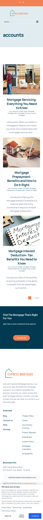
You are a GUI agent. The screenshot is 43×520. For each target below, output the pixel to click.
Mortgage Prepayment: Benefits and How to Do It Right (21, 178)
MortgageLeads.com (28, 483)
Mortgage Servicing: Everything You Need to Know (22, 103)
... (33, 132)
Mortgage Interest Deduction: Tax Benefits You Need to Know (22, 257)
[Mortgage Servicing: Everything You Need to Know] (21, 79)
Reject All (8, 516)
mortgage (31, 111)
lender (26, 111)
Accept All (35, 516)
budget (20, 188)
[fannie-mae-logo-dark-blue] (19, 367)
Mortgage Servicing (24, 113)
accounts (15, 111)
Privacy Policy (6, 507)
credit (21, 111)
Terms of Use (17, 507)
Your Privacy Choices (9, 511)
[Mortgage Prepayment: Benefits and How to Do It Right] (21, 152)
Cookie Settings (21, 516)
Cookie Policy (27, 507)
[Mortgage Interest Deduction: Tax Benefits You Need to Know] (21, 231)
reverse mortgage (31, 190)
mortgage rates (12, 113)
